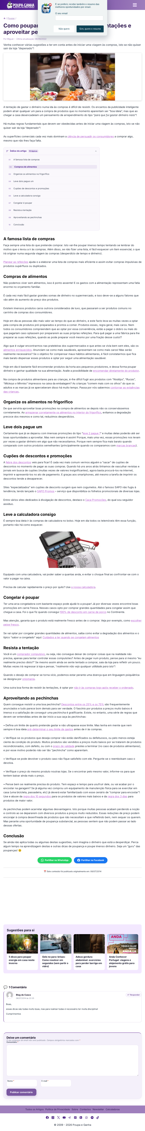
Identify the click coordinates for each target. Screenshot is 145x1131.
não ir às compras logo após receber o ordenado (103, 687)
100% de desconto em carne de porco (83, 612)
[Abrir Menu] (134, 5)
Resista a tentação (22, 210)
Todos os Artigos (34, 1109)
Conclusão (18, 224)
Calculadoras (113, 1109)
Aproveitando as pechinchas (27, 217)
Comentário (12, 1042)
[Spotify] (92, 1117)
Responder (135, 995)
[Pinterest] (75, 1117)
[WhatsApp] (86, 1117)
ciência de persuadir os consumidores (90, 136)
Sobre (75, 1109)
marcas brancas (126, 445)
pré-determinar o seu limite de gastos (50, 729)
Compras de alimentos (25, 167)
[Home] (4, 18)
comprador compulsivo (31, 654)
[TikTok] (98, 1117)
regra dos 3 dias (117, 796)
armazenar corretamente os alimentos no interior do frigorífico (63, 412)
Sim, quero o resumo (90, 29)
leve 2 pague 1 (91, 433)
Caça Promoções (95, 499)
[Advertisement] (72, 900)
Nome (10, 1081)
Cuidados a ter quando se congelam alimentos (71, 637)
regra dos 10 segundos (37, 796)
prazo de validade (63, 746)
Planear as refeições (15, 261)
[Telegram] (69, 1117)
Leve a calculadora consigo (26, 195)
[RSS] (81, 1117)
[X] (58, 1117)
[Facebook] (47, 1117)
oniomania (28, 679)
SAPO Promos (45, 491)
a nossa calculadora (83, 587)
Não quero (64, 29)
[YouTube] (64, 1117)
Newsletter (98, 1109)
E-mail (44, 1081)
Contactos (85, 1109)
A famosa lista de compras (26, 159)
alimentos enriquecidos (17, 349)
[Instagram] (53, 1117)
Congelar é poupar (22, 203)
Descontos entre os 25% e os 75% (82, 704)
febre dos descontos (18, 462)
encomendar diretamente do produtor (116, 370)
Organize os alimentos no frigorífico (31, 174)
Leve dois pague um (23, 181)
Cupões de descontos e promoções (31, 188)
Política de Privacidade (57, 1109)
